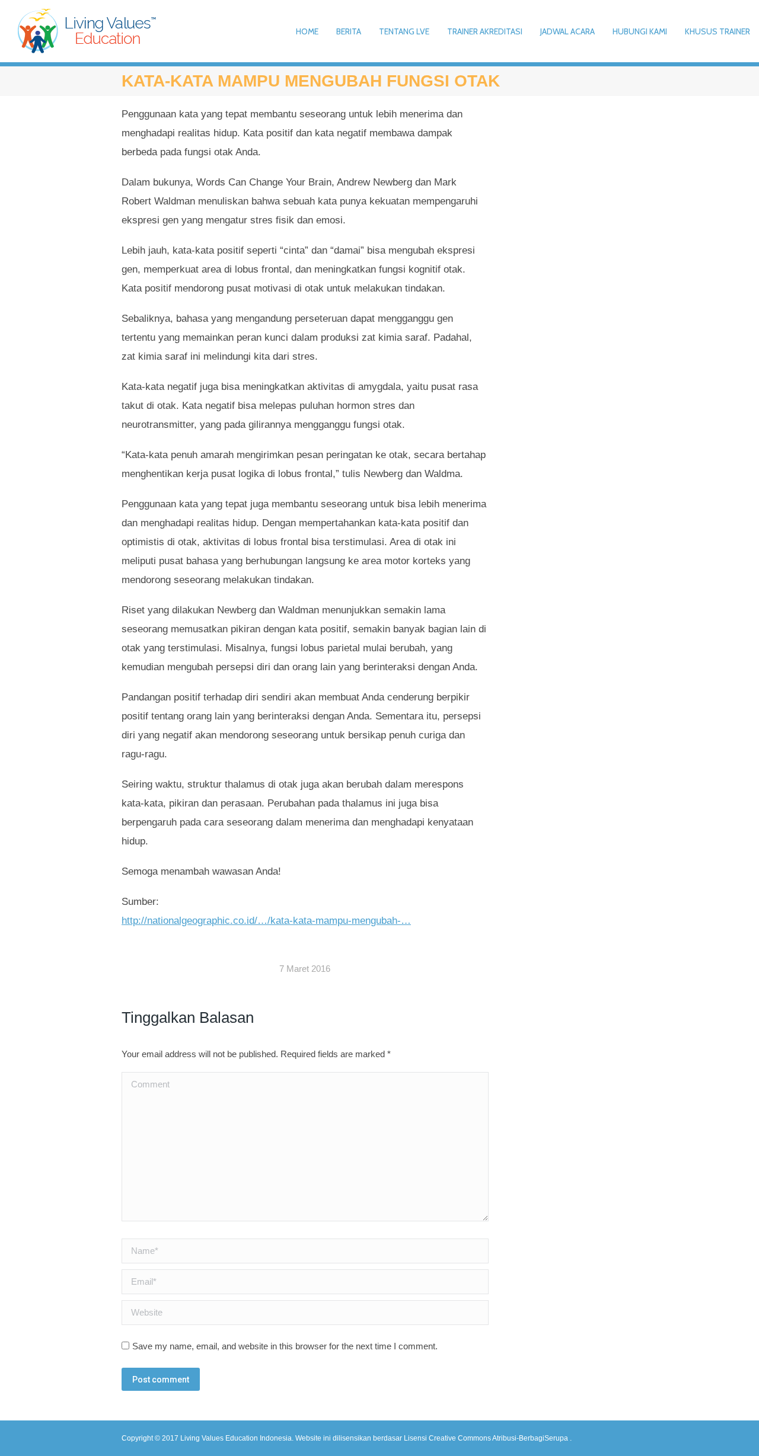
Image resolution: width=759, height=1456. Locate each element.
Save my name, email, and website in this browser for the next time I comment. (285, 1346)
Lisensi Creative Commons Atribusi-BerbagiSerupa (487, 1438)
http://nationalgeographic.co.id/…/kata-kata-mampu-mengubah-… (266, 920)
